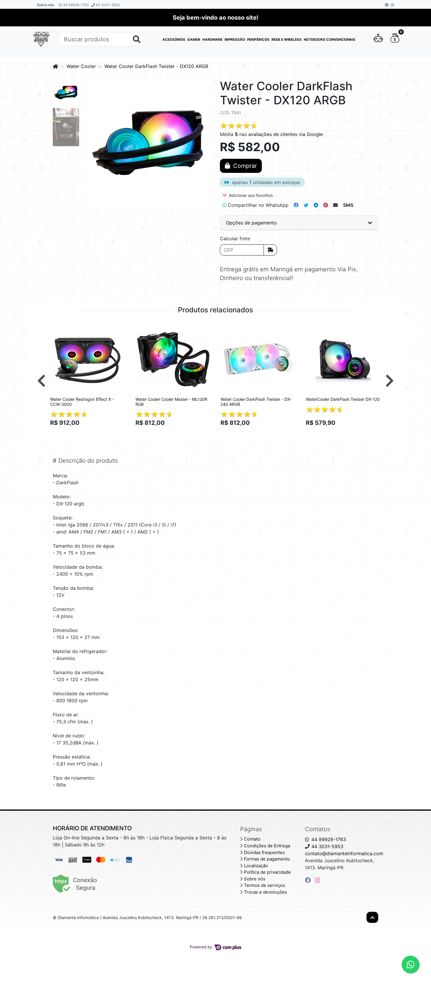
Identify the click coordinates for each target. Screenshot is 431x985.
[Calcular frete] (270, 249)
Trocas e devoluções (265, 892)
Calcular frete (235, 238)
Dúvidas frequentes (264, 852)
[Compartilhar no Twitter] (306, 205)
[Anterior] (41, 380)
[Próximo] (390, 380)
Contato (252, 839)
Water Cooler (81, 66)
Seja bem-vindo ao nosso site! (215, 17)
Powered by (201, 947)
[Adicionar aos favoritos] (57, 327)
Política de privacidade (267, 872)
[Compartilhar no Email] (335, 205)
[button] (378, 39)
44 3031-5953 (107, 5)
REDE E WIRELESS (287, 40)
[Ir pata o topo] (372, 917)
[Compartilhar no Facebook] (296, 205)
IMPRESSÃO (235, 40)
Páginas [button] (251, 829)
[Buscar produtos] (136, 39)
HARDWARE (212, 40)
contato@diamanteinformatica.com (344, 853)
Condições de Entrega (267, 845)
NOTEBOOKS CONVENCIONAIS (329, 40)
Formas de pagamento (267, 859)
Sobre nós (45, 5)
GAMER (193, 40)
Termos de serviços (264, 885)
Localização (256, 865)
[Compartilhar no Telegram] (316, 205)
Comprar (90, 433)
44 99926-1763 (75, 5)
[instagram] (317, 880)
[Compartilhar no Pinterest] (325, 205)
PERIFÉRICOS (258, 40)
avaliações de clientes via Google (285, 134)
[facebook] (309, 880)
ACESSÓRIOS (173, 40)
